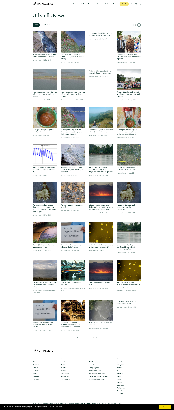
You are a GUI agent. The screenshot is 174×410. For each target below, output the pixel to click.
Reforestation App (95, 370)
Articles (108, 4)
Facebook (120, 373)
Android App (121, 388)
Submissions (65, 376)
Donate (124, 4)
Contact (63, 365)
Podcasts (91, 4)
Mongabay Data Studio (96, 379)
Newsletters (65, 373)
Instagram (120, 365)
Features (76, 4)
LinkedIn (120, 362)
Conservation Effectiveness (98, 376)
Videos (83, 4)
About (63, 362)
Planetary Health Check (97, 373)
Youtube (119, 368)
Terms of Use (65, 379)
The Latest (36, 379)
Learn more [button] (58, 406)
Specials (100, 4)
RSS (36, 25)
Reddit (119, 379)
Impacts (63, 370)
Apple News (121, 391)
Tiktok (119, 376)
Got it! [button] (165, 406)
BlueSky (120, 382)
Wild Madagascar (95, 362)
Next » (96, 337)
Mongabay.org (94, 368)
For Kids (91, 365)
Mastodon (120, 385)
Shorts (115, 4)
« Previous (77, 337)
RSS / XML (120, 394)
